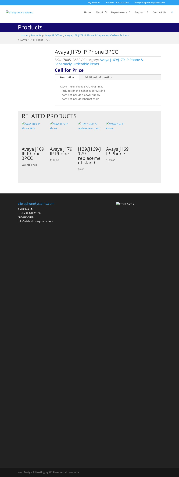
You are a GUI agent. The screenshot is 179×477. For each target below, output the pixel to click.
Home (87, 12)
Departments (119, 12)
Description (67, 77)
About (99, 12)
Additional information (98, 77)
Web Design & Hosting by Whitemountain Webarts (48, 472)
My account (94, 3)
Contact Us (159, 12)
